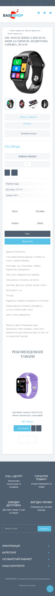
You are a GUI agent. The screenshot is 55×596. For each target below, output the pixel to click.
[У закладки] (33, 428)
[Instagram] (30, 538)
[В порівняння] (14, 173)
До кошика (23, 428)
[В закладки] (7, 173)
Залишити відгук (29, 133)
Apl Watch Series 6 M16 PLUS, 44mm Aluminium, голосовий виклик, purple (27, 414)
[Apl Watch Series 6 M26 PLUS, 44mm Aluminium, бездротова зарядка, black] (27, 72)
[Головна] (5, 30)
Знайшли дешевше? (27, 156)
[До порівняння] (38, 428)
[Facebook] (25, 538)
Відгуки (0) (27, 241)
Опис (27, 234)
